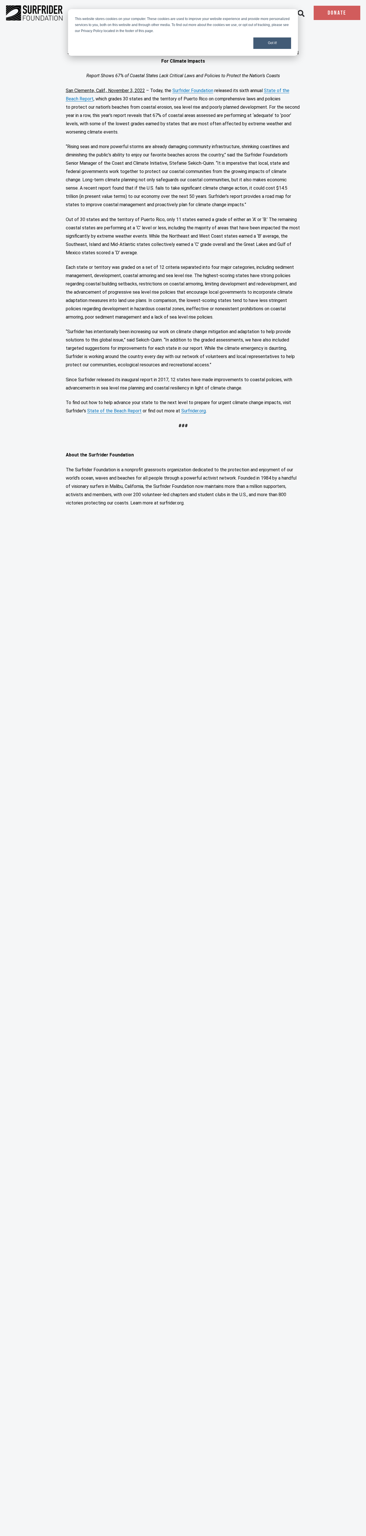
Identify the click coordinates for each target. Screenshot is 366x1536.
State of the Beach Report (114, 411)
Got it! (272, 43)
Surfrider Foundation (192, 90)
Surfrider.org (193, 411)
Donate (337, 13)
